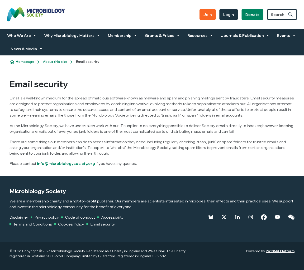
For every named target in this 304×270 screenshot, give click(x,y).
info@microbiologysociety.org (66, 163)
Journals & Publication (242, 35)
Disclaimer (19, 217)
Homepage (25, 61)
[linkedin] (237, 217)
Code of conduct (80, 217)
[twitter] (224, 217)
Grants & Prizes (159, 35)
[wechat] (291, 217)
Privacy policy (46, 217)
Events (283, 35)
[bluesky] (211, 217)
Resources (197, 35)
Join (207, 14)
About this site (55, 61)
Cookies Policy (71, 224)
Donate (252, 14)
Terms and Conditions (32, 224)
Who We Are (19, 35)
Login (228, 14)
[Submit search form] (290, 14)
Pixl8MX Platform (280, 251)
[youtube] (277, 217)
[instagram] (250, 217)
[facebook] (264, 217)
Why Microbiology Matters (69, 35)
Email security (102, 224)
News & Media (24, 48)
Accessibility (112, 217)
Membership (120, 35)
